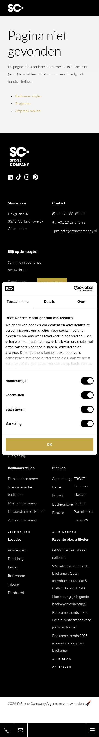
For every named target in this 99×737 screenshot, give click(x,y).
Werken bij (16, 456)
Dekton (80, 503)
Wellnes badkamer (22, 520)
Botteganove (62, 504)
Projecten (23, 103)
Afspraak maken (28, 111)
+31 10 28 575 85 (71, 222)
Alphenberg (61, 478)
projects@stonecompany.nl (75, 231)
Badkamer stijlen (28, 96)
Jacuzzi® (81, 520)
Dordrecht (16, 592)
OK (49, 444)
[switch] (87, 395)
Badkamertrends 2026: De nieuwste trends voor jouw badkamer (71, 619)
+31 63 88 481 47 (71, 213)
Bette (56, 487)
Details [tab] (49, 301)
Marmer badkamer (22, 503)
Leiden (13, 567)
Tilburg (13, 584)
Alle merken (64, 532)
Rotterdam (16, 575)
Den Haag (15, 558)
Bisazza (58, 512)
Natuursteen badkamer (26, 511)
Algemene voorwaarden (65, 703)
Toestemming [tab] (18, 301)
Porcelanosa (83, 511)
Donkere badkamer (23, 478)
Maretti (58, 495)
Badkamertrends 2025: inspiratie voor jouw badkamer (70, 643)
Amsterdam (17, 550)
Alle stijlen (19, 532)
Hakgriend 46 (25, 221)
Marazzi (80, 494)
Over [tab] (81, 301)
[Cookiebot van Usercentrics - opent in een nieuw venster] (73, 289)
